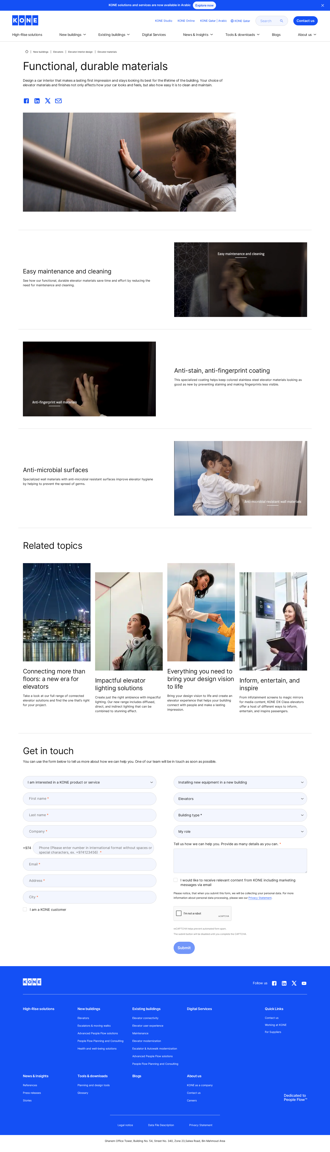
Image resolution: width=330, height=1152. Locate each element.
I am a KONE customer (48, 910)
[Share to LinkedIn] (37, 100)
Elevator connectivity (145, 1018)
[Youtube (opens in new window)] (304, 982)
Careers (192, 1100)
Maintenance (140, 1033)
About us (194, 1076)
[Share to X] (47, 100)
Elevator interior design (80, 51)
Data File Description (161, 1125)
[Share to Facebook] (26, 100)
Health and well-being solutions (97, 1048)
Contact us (194, 1092)
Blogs (136, 1076)
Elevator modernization (146, 1040)
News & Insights (36, 1076)
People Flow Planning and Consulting (101, 1040)
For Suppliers (273, 1031)
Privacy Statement (260, 897)
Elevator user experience (147, 1025)
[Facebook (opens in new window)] (274, 982)
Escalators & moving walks (94, 1025)
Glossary (83, 1092)
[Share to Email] (58, 100)
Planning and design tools (94, 1085)
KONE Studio (163, 21)
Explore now (204, 5)
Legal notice (125, 1125)
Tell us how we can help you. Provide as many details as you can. (226, 844)
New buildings (40, 51)
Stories (27, 1100)
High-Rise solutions (38, 1009)
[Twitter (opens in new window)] (294, 982)
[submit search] (281, 21)
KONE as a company (200, 1085)
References (30, 1085)
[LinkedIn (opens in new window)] (284, 982)
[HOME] (26, 51)
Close (322, 5)
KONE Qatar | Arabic (213, 21)
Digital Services (199, 1009)
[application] (240, 279)
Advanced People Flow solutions (98, 1033)
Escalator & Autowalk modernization (154, 1048)
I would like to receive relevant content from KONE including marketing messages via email (237, 882)
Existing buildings (146, 1009)
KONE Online (186, 21)
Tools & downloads (93, 1076)
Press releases (32, 1092)
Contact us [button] (306, 21)
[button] (30, 35)
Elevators (58, 51)
